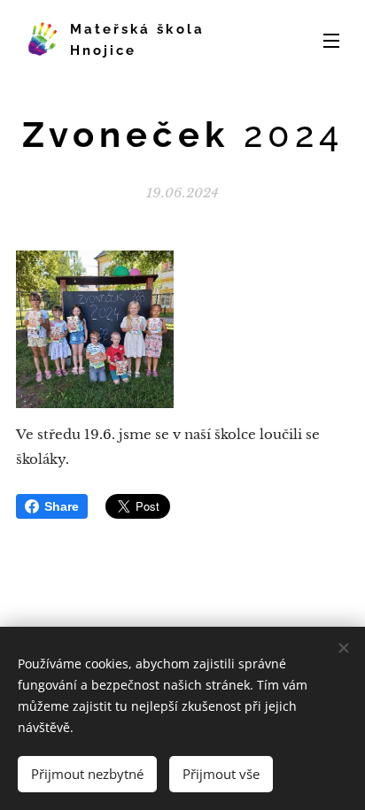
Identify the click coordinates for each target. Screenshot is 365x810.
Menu (331, 40)
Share (61, 506)
